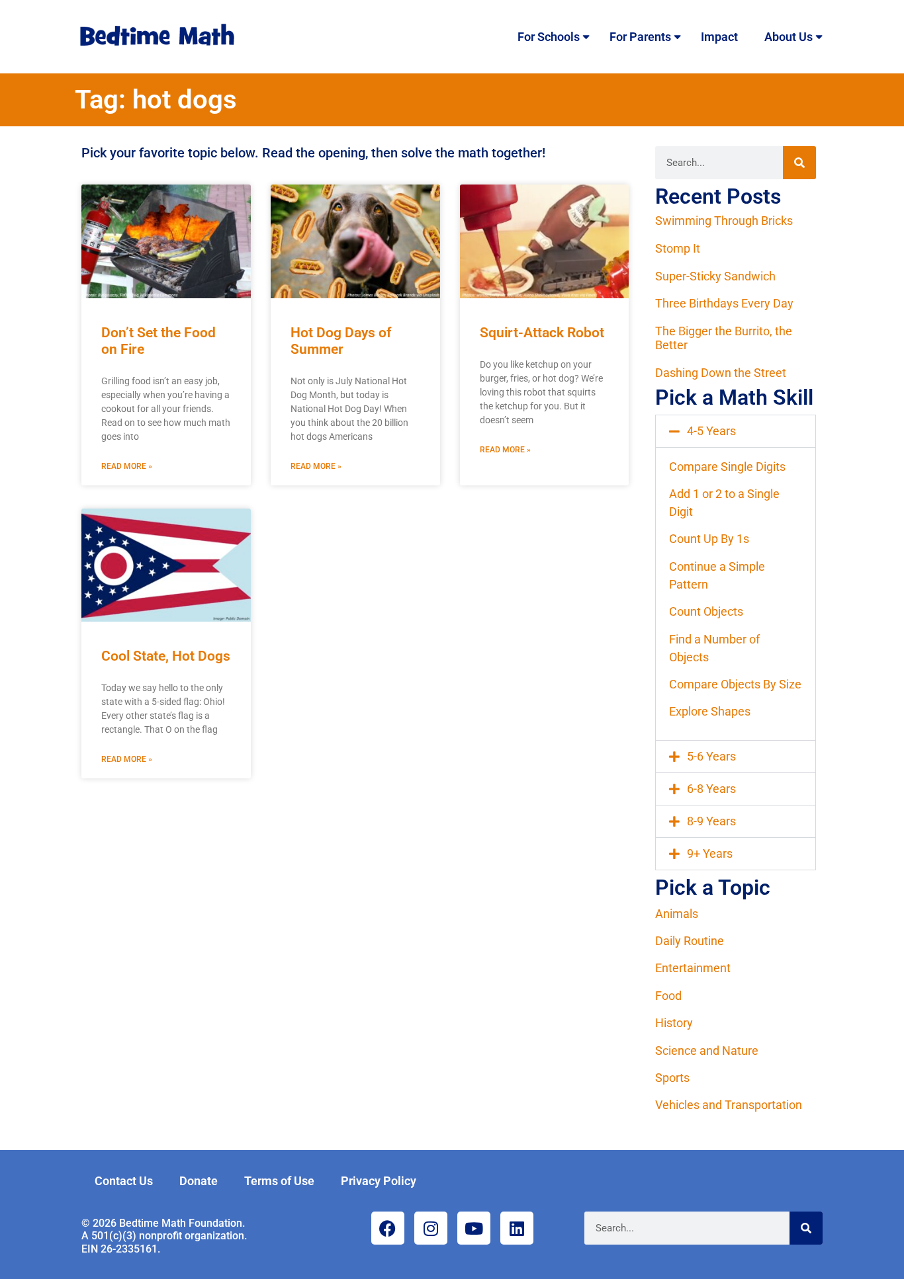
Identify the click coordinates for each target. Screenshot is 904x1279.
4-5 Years (711, 431)
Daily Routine (689, 941)
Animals (676, 914)
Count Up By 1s (709, 539)
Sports (672, 1078)
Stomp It (677, 248)
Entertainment (693, 968)
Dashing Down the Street (720, 373)
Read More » (126, 466)
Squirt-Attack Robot (542, 333)
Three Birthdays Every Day (724, 303)
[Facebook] (387, 1228)
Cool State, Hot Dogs (165, 656)
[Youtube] (473, 1228)
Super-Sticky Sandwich (715, 276)
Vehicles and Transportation (728, 1105)
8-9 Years (711, 821)
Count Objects (706, 611)
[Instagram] (430, 1228)
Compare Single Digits (727, 467)
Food (668, 996)
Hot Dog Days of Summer (341, 341)
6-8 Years (711, 789)
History (674, 1023)
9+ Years (710, 853)
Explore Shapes (709, 711)
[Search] (799, 162)
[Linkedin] (516, 1228)
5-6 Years (711, 756)
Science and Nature (706, 1050)
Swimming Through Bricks (724, 220)
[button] (735, 431)
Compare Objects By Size (735, 684)
